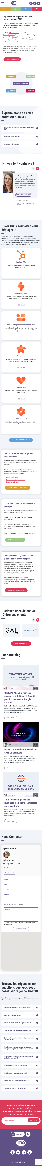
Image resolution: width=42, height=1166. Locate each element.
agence (18, 41)
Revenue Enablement (8, 35)
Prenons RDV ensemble (12, 59)
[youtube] (29, 1152)
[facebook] (12, 1152)
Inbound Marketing (14, 33)
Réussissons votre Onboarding (21, 440)
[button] (25, 940)
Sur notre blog (10, 655)
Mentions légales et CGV (21, 1162)
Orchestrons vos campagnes (16, 590)
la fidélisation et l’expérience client (15, 480)
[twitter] (18, 1152)
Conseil (5, 9)
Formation (26, 9)
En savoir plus (9, 872)
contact (19, 1134)
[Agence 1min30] (14, 3)
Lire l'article (10, 718)
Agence (37, 9)
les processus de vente (12, 482)
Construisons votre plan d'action (17, 487)
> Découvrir (21, 305)
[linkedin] (24, 1152)
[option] (21, 188)
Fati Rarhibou (12, 688)
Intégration (15, 9)
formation (12, 41)
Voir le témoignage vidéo (23, 195)
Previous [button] (33, 169)
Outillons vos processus (15, 539)
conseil (31, 39)
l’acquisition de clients (12, 477)
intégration (6, 41)
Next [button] (38, 169)
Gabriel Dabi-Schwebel (15, 745)
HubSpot (14, 37)
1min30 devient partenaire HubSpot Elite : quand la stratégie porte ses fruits (20, 802)
